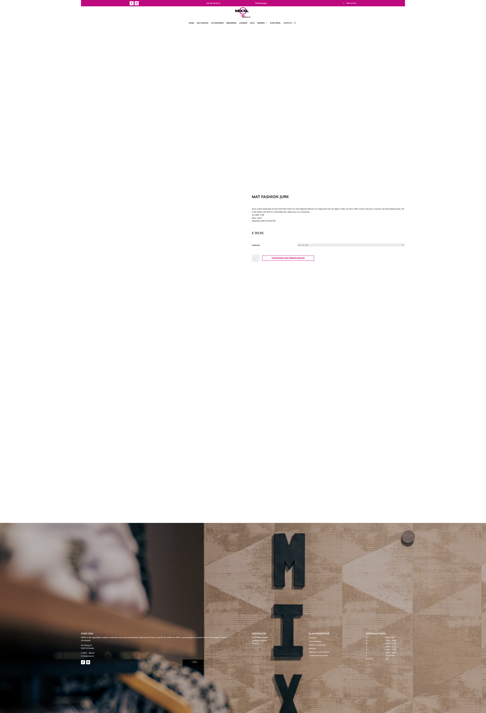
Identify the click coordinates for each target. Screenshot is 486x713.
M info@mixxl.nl (87, 656)
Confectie (256, 245)
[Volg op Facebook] (132, 3)
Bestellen (313, 638)
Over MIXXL (275, 23)
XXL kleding (202, 23)
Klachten (312, 648)
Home (191, 23)
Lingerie (243, 23)
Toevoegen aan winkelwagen (288, 258)
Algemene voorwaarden (319, 652)
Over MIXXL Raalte (260, 637)
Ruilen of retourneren (317, 645)
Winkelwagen (261, 3)
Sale (252, 23)
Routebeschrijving (259, 640)
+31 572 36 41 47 (213, 3)
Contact (288, 23)
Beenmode (231, 23)
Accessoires (217, 23)
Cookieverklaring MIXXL (319, 655)
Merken (261, 23)
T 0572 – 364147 (88, 653)
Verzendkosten (315, 641)
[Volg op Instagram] (137, 3)
